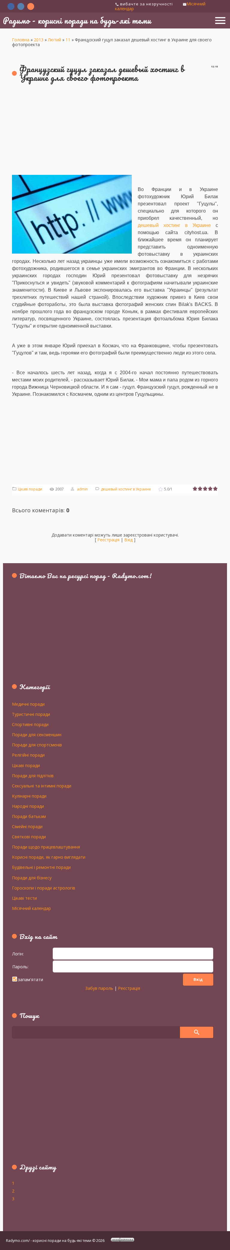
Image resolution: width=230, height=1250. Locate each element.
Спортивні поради (30, 724)
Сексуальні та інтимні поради (41, 785)
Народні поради (28, 806)
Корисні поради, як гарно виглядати (48, 857)
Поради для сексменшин (36, 734)
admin (82, 489)
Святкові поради (29, 836)
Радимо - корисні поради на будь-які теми (77, 20)
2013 (38, 40)
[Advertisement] (115, 131)
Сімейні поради (27, 826)
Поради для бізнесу (32, 877)
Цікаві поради (30, 489)
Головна (20, 40)
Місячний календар (31, 908)
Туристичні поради (31, 714)
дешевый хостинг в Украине (126, 489)
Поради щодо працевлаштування (46, 846)
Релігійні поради (28, 754)
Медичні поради (28, 704)
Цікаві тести (24, 898)
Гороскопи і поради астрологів (43, 887)
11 (68, 40)
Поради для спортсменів (37, 744)
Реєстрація (108, 540)
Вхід (128, 540)
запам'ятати (30, 979)
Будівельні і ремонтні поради (41, 867)
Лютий (54, 40)
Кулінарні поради (29, 796)
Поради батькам (29, 816)
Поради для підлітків (33, 775)
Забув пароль (99, 988)
